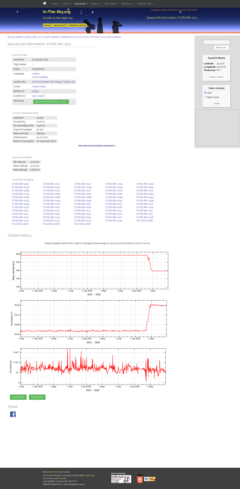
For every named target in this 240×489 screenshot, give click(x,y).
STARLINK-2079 (20, 194)
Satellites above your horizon (75, 37)
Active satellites (40, 77)
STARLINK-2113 (82, 210)
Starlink (36, 73)
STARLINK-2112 (51, 210)
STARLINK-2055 (144, 187)
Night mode (212, 97)
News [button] (55, 3)
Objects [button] (95, 3)
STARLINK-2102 (113, 204)
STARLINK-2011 (51, 184)
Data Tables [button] (110, 3)
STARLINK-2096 (83, 200)
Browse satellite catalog (20, 37)
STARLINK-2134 (82, 220)
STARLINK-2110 (20, 210)
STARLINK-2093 (20, 200)
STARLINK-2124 (82, 217)
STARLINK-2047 (51, 187)
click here (90, 475)
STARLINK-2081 (82, 194)
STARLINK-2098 (145, 200)
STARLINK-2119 (82, 214)
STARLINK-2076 (113, 190)
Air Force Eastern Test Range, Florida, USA (53, 81)
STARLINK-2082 (113, 194)
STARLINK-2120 (113, 214)
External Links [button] (144, 3)
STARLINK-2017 (82, 184)
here (64, 478)
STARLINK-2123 (51, 217)
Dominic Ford (51, 472)
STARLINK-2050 (113, 187)
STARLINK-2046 (20, 187)
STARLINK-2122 (20, 217)
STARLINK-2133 (51, 220)
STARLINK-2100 (51, 204)
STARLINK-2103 (144, 204)
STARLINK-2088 (83, 197)
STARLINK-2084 (145, 194)
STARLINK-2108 (113, 207)
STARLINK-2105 (51, 207)
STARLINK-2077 (144, 190)
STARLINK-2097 (113, 200)
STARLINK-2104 (20, 207)
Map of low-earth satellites (46, 37)
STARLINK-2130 (20, 220)
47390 (35, 91)
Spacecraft (59, 25)
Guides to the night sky (58, 18)
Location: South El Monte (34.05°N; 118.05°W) (174, 10)
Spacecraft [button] (80, 3)
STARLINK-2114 (113, 210)
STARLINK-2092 (145, 197)
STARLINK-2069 (20, 190)
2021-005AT (38, 96)
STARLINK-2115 (144, 210)
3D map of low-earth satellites (106, 37)
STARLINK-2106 (82, 207)
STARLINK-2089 (114, 197)
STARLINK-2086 (51, 197)
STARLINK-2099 (20, 204)
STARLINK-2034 (113, 184)
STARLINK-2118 (51, 214)
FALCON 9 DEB (144, 220)
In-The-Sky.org (57, 11)
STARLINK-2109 (144, 207)
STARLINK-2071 (82, 190)
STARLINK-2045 (145, 184)
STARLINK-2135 (113, 220)
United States (39, 86)
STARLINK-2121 (144, 214)
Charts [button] (66, 3)
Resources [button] (127, 3)
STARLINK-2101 (82, 204)
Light (209, 92)
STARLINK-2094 (51, 200)
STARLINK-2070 (51, 190)
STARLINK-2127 (113, 217)
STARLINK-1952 (20, 184)
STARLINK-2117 (20, 214)
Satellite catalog (77, 25)
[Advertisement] (217, 127)
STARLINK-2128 (144, 217)
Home (47, 25)
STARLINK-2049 (83, 187)
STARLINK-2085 (20, 197)
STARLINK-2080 (51, 194)
